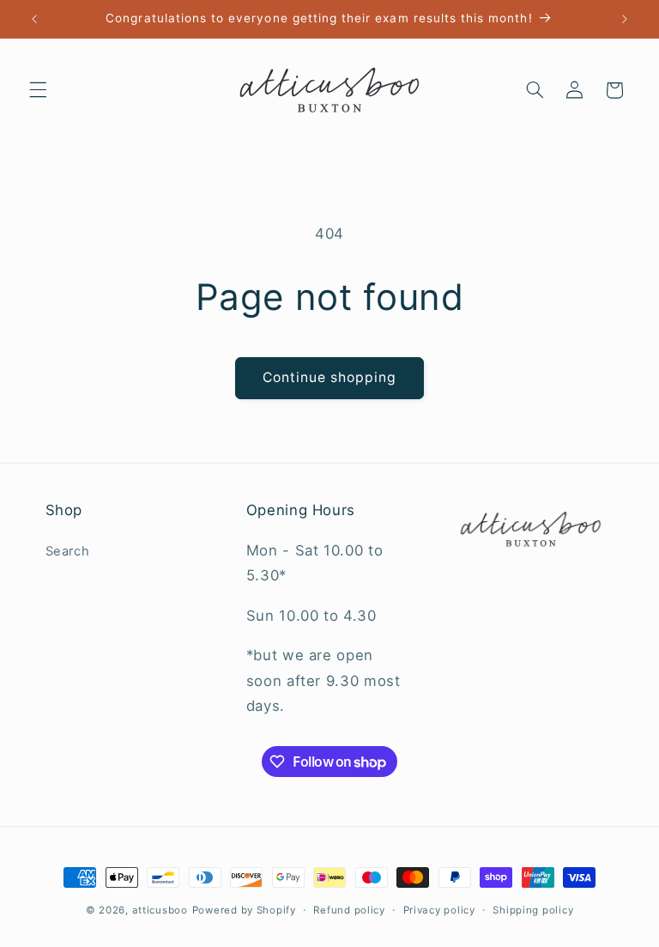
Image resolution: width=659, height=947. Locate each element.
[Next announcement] (625, 19)
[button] (37, 90)
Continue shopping (330, 377)
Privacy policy (439, 910)
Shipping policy (533, 910)
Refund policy (349, 910)
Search (67, 551)
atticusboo (160, 910)
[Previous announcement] (34, 19)
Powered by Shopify (244, 910)
